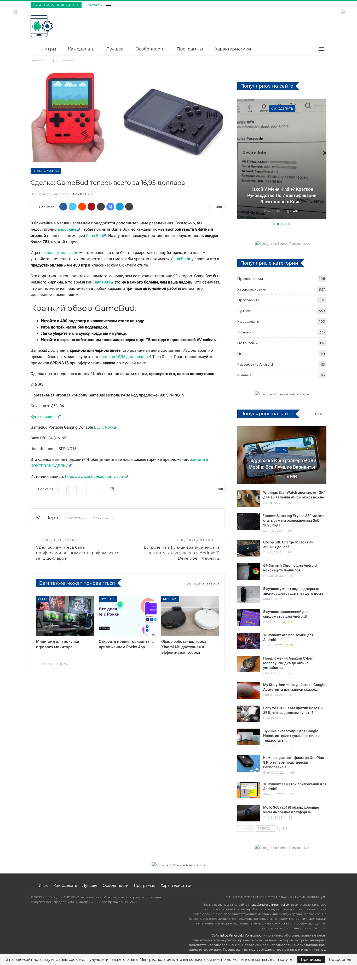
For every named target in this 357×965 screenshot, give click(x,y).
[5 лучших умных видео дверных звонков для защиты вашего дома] (248, 594)
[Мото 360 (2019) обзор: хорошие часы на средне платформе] (248, 813)
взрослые (67, 229)
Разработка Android (255, 364)
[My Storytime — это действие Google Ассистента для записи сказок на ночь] (248, 690)
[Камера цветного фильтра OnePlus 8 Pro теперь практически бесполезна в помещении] (248, 763)
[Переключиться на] (108, 4)
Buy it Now (103, 427)
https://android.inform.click (268, 904)
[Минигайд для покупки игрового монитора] (65, 616)
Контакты (93, 5)
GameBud (94, 235)
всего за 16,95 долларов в (123, 356)
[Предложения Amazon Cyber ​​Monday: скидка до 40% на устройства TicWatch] (248, 664)
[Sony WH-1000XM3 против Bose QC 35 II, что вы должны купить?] (248, 714)
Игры (50, 49)
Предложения (45, 171)
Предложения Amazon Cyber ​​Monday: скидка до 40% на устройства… (288, 663)
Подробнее (340, 959)
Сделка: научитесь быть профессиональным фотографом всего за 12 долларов (77, 553)
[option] (281, 159)
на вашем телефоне (59, 252)
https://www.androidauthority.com (94, 476)
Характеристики (233, 49)
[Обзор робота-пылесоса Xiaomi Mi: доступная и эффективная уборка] (190, 616)
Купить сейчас (44, 416)
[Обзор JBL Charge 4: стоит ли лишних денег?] (248, 548)
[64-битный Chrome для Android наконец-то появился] (248, 571)
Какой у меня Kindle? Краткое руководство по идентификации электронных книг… (281, 195)
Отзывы (244, 332)
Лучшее (115, 49)
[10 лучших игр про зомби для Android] (248, 641)
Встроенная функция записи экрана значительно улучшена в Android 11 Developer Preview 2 (182, 553)
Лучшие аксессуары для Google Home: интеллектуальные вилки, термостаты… (291, 735)
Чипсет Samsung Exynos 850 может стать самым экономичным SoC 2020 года (293, 520)
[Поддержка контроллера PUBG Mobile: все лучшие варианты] (282, 455)
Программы (190, 49)
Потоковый (247, 343)
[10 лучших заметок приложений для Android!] (248, 790)
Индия (243, 353)
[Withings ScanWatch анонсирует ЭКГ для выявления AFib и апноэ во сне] (248, 498)
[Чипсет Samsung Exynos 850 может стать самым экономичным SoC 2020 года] (248, 521)
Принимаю (311, 959)
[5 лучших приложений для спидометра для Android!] (248, 617)
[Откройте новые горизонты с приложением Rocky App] (128, 616)
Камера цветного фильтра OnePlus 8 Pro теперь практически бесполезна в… (293, 762)
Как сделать (81, 49)
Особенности (150, 49)
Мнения (170, 599)
